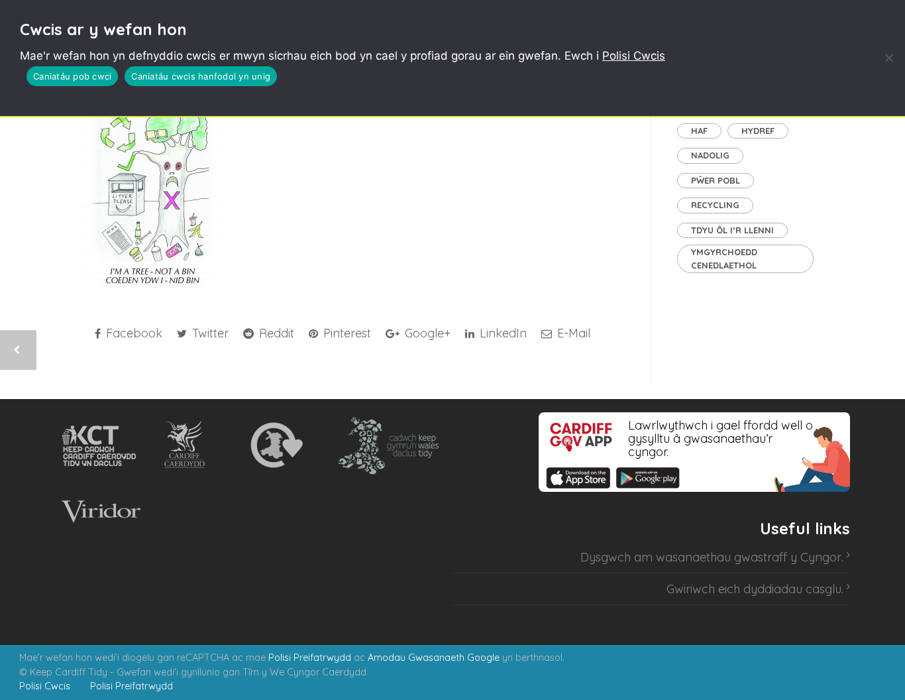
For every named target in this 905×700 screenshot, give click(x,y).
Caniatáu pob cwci (72, 76)
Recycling (715, 205)
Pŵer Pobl (715, 180)
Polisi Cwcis (633, 55)
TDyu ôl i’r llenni (732, 230)
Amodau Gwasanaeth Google (434, 658)
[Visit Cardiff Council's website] (187, 445)
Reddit (275, 333)
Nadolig (710, 155)
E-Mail (572, 333)
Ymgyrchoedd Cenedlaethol (724, 258)
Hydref (757, 130)
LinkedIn (501, 333)
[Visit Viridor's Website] (99, 512)
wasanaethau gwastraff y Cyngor (748, 557)
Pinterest (345, 333)
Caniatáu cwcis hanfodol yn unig (200, 76)
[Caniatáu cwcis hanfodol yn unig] (888, 57)
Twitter (209, 333)
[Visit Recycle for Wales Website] (275, 445)
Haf (699, 130)
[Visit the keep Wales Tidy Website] (385, 445)
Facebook (132, 333)
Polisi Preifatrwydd (309, 658)
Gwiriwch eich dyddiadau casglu (753, 589)
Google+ (426, 333)
